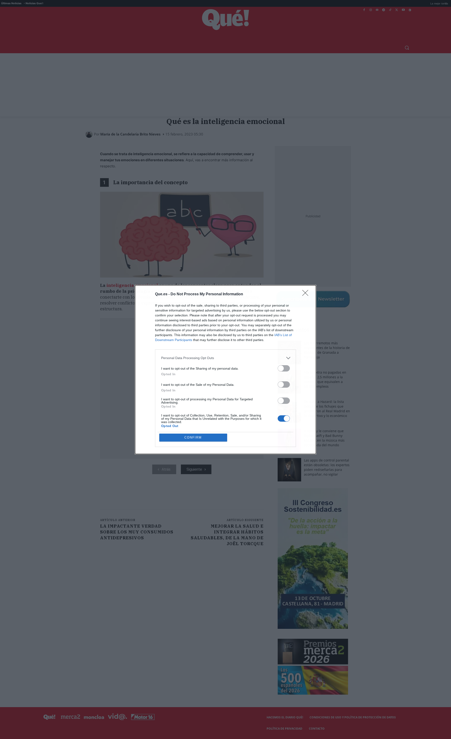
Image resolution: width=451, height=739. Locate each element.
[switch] (284, 368)
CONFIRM (193, 437)
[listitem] (225, 358)
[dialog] (225, 369)
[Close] (306, 294)
